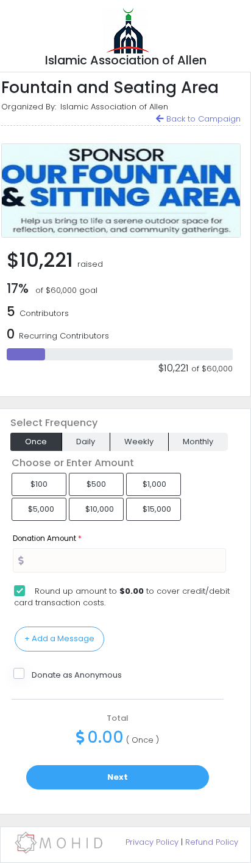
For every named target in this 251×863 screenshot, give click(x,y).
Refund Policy (211, 842)
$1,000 (154, 484)
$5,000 (41, 509)
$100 (39, 484)
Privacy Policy (152, 842)
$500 (96, 484)
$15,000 (157, 509)
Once (36, 441)
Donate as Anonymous (77, 675)
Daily (85, 441)
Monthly (198, 441)
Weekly (139, 441)
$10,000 (99, 509)
